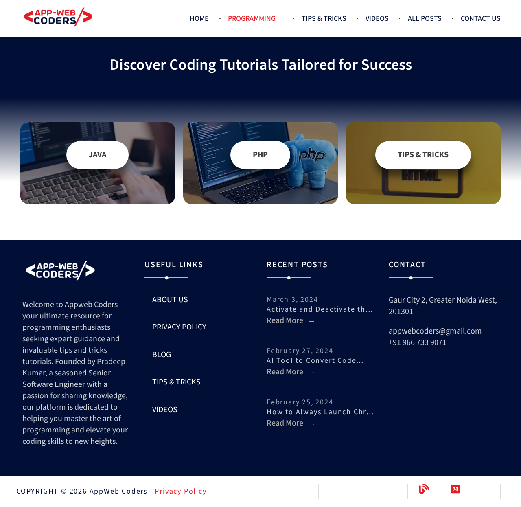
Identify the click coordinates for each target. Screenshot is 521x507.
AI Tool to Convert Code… (315, 360)
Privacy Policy (180, 491)
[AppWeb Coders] (77, 16)
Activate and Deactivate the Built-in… (322, 309)
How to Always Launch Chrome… (322, 412)
